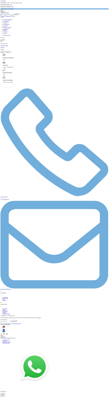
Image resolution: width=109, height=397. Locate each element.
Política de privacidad (6, 342)
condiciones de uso (7, 323)
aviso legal (39, 317)
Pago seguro (5, 311)
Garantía (4, 312)
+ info (11, 4)
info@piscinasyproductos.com (5, 289)
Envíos (4, 309)
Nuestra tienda (5, 298)
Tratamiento (6, 29)
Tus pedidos (5, 308)
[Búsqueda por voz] (19, 14)
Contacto (4, 300)
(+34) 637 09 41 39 (5, 199)
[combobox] (8, 14)
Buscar (1, 14)
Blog (3, 299)
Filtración (5, 22)
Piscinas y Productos (7, 338)
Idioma (1, 10)
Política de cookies (6, 343)
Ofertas (5, 33)
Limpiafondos (6, 21)
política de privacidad (17, 323)
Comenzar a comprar (4, 45)
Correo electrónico (3, 319)
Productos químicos (7, 27)
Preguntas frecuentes (6, 313)
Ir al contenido (3, 0)
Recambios (5, 30)
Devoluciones (5, 310)
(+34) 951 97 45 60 (3, 196)
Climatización (6, 24)
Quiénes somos (5, 297)
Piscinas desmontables (8, 19)
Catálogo (5, 31)
